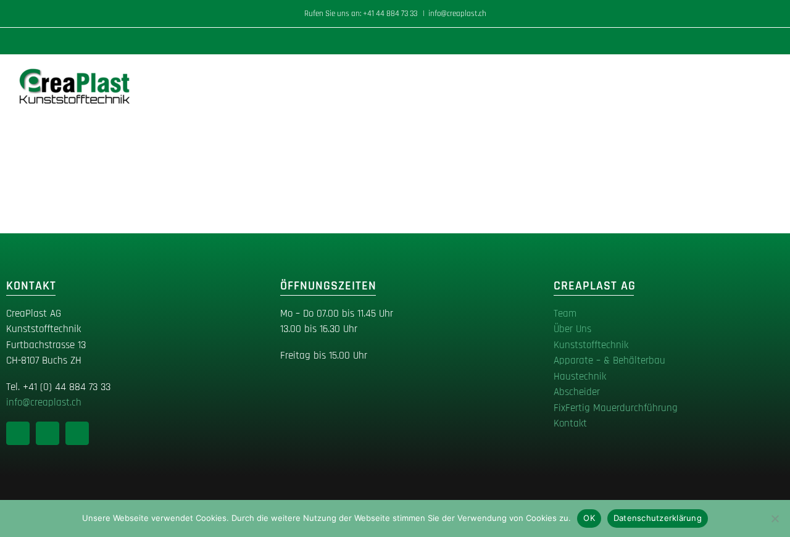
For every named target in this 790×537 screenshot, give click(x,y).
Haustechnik (580, 376)
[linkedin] (18, 433)
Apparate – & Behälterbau (609, 360)
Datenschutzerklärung (657, 518)
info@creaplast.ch (457, 14)
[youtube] (77, 433)
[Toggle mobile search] (744, 73)
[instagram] (47, 433)
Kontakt (570, 423)
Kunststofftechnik (591, 345)
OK (589, 518)
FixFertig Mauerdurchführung (616, 408)
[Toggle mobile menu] (766, 73)
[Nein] (774, 518)
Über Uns (572, 329)
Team (565, 313)
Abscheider (577, 392)
